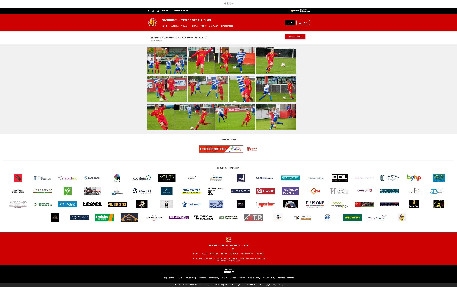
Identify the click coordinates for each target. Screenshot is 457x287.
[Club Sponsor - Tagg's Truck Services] (228, 217)
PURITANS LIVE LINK (180, 11)
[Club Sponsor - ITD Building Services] (414, 191)
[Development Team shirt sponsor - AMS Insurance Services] (240, 178)
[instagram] (158, 10)
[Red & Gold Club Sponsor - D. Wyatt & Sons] (216, 191)
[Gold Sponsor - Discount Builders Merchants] (191, 191)
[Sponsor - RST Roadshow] (438, 204)
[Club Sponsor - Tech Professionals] (42, 178)
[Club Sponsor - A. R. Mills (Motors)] (265, 178)
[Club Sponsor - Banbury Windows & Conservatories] (389, 178)
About (179, 278)
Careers (202, 278)
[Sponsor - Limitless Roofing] (141, 204)
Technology (214, 278)
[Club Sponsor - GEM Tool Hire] (315, 191)
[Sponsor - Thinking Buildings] (203, 217)
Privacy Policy (254, 278)
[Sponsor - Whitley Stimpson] (377, 217)
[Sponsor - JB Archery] (438, 191)
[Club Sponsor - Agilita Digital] (166, 178)
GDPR (224, 278)
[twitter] (153, 11)
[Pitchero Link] (305, 11)
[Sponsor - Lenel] (92, 204)
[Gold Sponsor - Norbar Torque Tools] (265, 204)
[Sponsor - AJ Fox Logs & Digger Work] (191, 178)
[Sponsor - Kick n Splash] (67, 204)
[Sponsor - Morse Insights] (240, 204)
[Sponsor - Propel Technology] (339, 204)
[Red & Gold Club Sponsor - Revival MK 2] (389, 204)
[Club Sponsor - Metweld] (191, 204)
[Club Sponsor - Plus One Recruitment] (315, 204)
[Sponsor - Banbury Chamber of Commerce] (315, 178)
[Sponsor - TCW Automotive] (154, 217)
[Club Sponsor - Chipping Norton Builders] (117, 191)
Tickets (165, 11)
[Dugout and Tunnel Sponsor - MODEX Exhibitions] (67, 178)
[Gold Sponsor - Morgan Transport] (216, 204)
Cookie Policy (269, 278)
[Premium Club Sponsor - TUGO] (18, 178)
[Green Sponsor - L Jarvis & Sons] (141, 178)
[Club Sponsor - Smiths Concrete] (104, 217)
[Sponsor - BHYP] (414, 178)
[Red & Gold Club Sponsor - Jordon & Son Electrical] (18, 204)
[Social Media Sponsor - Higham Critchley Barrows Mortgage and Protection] (228, 4)
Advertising (191, 278)
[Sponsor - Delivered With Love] (166, 191)
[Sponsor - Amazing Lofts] (216, 178)
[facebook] (148, 10)
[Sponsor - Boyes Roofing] (18, 191)
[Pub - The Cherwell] (179, 217)
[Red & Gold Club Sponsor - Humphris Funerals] (389, 191)
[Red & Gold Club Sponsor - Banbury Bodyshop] (290, 178)
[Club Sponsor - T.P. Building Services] (253, 217)
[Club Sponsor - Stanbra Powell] (79, 217)
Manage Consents (286, 278)
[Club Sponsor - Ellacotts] (265, 191)
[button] (164, 26)
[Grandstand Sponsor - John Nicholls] (117, 178)
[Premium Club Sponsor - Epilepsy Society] (290, 191)
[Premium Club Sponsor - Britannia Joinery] (42, 191)
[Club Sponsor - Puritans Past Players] (364, 204)
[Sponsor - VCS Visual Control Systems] (327, 217)
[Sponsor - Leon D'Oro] (117, 204)
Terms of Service (238, 278)
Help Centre (168, 278)
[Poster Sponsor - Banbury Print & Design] (364, 178)
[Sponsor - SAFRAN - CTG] (92, 178)
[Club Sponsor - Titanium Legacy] (278, 217)
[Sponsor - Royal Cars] (414, 204)
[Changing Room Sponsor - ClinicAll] (141, 191)
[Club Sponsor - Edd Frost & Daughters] (240, 191)
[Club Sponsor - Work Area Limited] (401, 217)
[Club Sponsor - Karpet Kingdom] (42, 204)
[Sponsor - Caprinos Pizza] (67, 191)
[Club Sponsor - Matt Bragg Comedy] (166, 204)
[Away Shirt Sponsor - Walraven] (352, 217)
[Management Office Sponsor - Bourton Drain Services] (438, 178)
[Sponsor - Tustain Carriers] (302, 217)
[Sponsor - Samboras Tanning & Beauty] (55, 217)
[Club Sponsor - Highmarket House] (364, 191)
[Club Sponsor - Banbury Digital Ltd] (339, 178)
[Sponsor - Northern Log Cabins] (290, 204)
